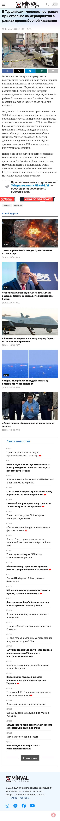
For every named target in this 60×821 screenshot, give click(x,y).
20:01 (10, 598)
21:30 (10, 551)
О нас (14, 798)
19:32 (10, 610)
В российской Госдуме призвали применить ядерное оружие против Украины (26, 680)
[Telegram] (15, 806)
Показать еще (30, 758)
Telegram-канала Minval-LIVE (31, 185)
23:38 (10, 500)
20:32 (10, 574)
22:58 (10, 524)
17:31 (10, 661)
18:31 (10, 622)
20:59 (10, 563)
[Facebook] (24, 806)
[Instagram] (7, 806)
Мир (6, 245)
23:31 (10, 512)
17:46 (10, 646)
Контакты (24, 798)
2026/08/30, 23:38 (12, 388)
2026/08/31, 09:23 (12, 303)
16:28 (10, 673)
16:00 (10, 700)
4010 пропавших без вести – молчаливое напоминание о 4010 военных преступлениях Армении (29, 653)
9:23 (9, 461)
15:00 (10, 721)
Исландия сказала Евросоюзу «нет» (25, 704)
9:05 (9, 476)
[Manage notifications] (53, 815)
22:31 (10, 535)
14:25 (10, 742)
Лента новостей (18, 441)
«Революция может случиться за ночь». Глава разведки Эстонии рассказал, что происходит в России (27, 295)
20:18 (10, 586)
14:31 (10, 733)
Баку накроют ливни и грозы (22, 736)
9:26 (9, 449)
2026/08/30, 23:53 (12, 345)
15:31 (10, 709)
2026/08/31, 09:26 (12, 257)
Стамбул (6, 206)
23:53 (10, 488)
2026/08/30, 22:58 (12, 430)
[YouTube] (32, 806)
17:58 (10, 634)
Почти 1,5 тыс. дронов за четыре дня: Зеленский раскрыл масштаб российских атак (28, 542)
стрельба (18, 206)
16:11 (10, 688)
